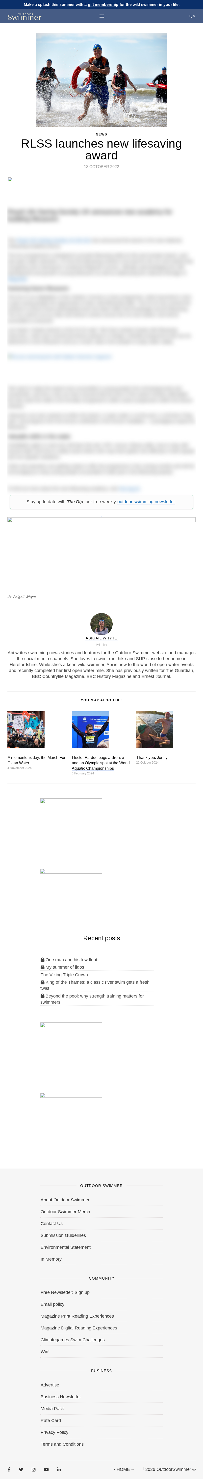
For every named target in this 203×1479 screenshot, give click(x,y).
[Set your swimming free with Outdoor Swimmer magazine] (101, 365)
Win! (45, 1351)
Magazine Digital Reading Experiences (79, 1327)
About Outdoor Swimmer (65, 1199)
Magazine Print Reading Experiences (77, 1316)
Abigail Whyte (24, 597)
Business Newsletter (61, 1396)
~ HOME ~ (123, 1469)
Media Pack (52, 1408)
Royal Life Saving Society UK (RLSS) (53, 240)
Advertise (50, 1385)
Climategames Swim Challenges (73, 1339)
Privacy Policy (54, 1432)
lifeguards (17, 279)
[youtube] (46, 1469)
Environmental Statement (66, 1247)
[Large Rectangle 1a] (71, 1118)
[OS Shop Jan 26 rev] (71, 894)
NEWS (101, 134)
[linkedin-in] (59, 1469)
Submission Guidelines (63, 1235)
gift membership (103, 4)
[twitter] (21, 1469)
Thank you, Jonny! (152, 757)
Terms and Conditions (62, 1444)
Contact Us (52, 1223)
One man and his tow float (70, 959)
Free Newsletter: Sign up (65, 1292)
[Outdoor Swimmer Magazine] (24, 16)
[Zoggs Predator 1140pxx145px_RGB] (101, 188)
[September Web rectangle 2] (71, 823)
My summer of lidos (64, 967)
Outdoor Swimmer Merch (65, 1211)
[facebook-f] (9, 1469)
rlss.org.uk (129, 488)
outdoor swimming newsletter (146, 501)
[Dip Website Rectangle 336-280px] (71, 1048)
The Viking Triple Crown (64, 974)
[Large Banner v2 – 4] (101, 548)
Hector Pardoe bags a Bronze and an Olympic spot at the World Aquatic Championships (101, 762)
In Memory (51, 1259)
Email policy (52, 1304)
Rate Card (51, 1420)
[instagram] (33, 1469)
